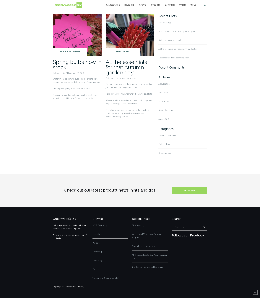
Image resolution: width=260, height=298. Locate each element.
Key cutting (169, 5)
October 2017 (164, 101)
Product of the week (70, 51)
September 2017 (165, 110)
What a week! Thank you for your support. (176, 31)
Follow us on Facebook (188, 235)
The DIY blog (189, 191)
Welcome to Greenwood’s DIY (105, 278)
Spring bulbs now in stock (77, 64)
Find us (193, 5)
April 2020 (163, 93)
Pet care (142, 5)
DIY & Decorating (113, 5)
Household (129, 5)
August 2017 (163, 119)
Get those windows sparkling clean (173, 58)
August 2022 (164, 84)
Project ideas (122, 51)
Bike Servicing (164, 23)
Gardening (155, 5)
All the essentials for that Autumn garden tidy (126, 67)
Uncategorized (164, 153)
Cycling (182, 5)
